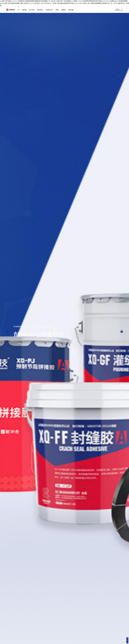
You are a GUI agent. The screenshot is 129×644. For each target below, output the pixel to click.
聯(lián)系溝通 (71, 9)
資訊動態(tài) (63, 9)
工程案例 (57, 9)
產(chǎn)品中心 (32, 9)
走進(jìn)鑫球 (24, 9)
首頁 (18, 9)
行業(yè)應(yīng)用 (49, 9)
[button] (7, 331)
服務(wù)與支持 (40, 9)
